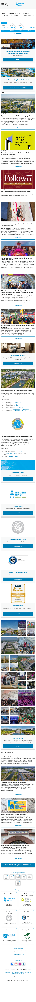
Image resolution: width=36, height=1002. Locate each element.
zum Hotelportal (18, 363)
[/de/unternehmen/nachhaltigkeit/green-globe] (9, 918)
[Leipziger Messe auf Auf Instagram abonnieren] (19, 963)
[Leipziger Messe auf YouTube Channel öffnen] (16, 963)
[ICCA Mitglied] (18, 883)
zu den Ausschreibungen (18, 954)
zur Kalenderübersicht (18, 479)
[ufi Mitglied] (6, 877)
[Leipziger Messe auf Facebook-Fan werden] (12, 963)
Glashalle (18, 405)
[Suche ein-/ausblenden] (6, 4)
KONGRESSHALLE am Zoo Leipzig (22, 411)
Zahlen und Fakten (11, 453)
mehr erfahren (18, 513)
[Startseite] (20, 4)
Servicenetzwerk (13, 456)
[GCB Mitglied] (29, 877)
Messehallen (18, 402)
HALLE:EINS (20, 407)
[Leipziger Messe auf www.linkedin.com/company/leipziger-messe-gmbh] (23, 963)
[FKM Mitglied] (18, 877)
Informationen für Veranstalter (18, 87)
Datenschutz (28, 972)
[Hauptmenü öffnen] (2, 4)
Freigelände (17, 404)
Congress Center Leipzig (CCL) (21, 409)
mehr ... (18, 59)
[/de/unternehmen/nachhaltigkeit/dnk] (27, 900)
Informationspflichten (18, 973)
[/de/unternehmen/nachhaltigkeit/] (9, 900)
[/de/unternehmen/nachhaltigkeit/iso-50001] (27, 918)
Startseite (3, 11)
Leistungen (20, 451)
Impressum (8, 972)
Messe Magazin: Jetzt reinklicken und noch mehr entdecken (18, 865)
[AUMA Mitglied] (12, 877)
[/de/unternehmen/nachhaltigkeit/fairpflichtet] (9, 936)
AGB (13, 972)
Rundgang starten (18, 746)
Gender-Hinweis (19, 972)
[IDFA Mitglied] (23, 877)
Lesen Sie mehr (18, 128)
